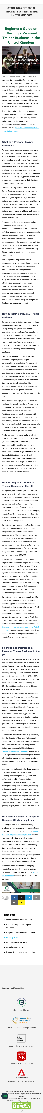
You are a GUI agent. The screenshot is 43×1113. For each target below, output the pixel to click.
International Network (21, 1010)
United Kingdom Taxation (16, 942)
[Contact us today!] (4, 1099)
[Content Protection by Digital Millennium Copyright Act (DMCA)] (21, 1108)
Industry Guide (12, 937)
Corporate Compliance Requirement (21, 933)
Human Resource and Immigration (20, 952)
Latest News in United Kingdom (19, 920)
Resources (9, 915)
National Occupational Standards (15, 751)
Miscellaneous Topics (15, 947)
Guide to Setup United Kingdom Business (19, 926)
